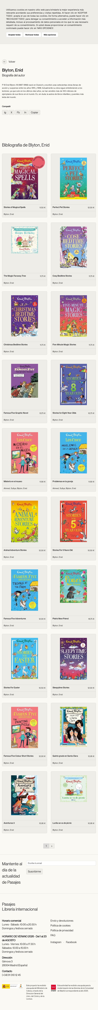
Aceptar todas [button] (14, 35)
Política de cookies (60, 925)
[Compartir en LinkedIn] (25, 112)
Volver (11, 61)
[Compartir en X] (12, 112)
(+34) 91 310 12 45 (11, 975)
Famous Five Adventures (15, 618)
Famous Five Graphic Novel (16, 413)
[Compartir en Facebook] (18, 112)
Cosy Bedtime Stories (62, 276)
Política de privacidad (62, 930)
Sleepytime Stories (61, 687)
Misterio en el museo (13, 481)
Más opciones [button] (50, 35)
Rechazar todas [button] (32, 35)
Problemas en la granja (63, 481)
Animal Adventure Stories (15, 550)
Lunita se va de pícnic (62, 823)
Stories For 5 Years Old (63, 550)
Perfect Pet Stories (61, 207)
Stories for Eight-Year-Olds (64, 413)
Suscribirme (34, 871)
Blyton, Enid (9, 214)
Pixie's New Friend (61, 618)
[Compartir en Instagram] (5, 112)
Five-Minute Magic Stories (64, 344)
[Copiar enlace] (34, 112)
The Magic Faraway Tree (15, 276)
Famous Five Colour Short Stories (18, 756)
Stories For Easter (12, 687)
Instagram (56, 942)
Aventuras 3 (9, 823)
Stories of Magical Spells (15, 207)
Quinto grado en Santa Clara (65, 756)
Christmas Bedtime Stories (16, 344)
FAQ (53, 935)
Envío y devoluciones (62, 920)
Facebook (71, 942)
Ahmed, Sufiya (10, 488)
